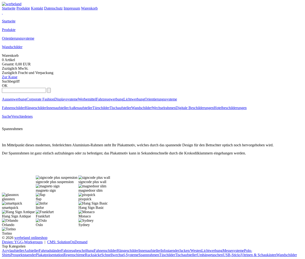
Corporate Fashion (40, 99)
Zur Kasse (9, 77)
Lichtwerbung (134, 99)
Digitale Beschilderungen (195, 108)
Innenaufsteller (57, 108)
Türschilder (101, 108)
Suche (6, 116)
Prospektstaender (23, 255)
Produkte (8, 30)
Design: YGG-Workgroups (22, 242)
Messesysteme (233, 250)
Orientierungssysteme (18, 38)
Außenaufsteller (80, 108)
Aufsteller (31, 250)
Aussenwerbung (14, 99)
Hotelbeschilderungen (230, 108)
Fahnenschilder (13, 108)
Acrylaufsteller (13, 250)
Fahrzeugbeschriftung (77, 250)
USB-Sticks (232, 255)
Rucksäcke (93, 255)
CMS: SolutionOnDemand (67, 242)
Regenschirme (74, 255)
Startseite (8, 21)
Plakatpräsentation (49, 255)
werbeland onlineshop (30, 238)
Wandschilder (12, 47)
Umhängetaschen (210, 255)
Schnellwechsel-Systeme (119, 255)
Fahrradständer (50, 250)
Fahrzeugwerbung (109, 99)
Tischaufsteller (120, 108)
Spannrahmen (148, 255)
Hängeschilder (35, 108)
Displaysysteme (66, 99)
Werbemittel (87, 99)
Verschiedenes (22, 116)
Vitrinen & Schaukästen (258, 255)
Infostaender (170, 250)
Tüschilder (167, 255)
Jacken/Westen (190, 250)
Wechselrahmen (164, 108)
